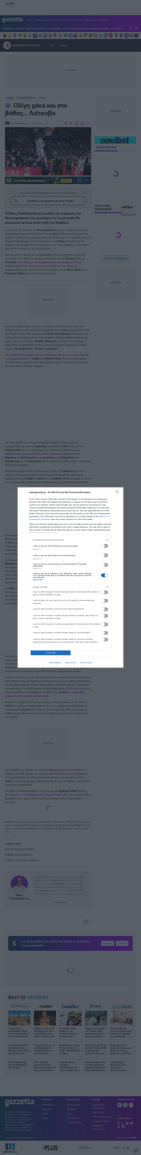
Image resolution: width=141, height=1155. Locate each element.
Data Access (70, 662)
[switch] (104, 546)
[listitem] (70, 539)
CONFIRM (51, 653)
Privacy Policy (86, 662)
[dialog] (70, 577)
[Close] (118, 492)
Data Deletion (55, 662)
